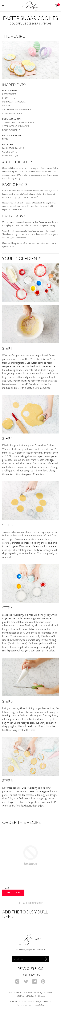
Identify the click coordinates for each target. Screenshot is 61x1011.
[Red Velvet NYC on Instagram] (17, 982)
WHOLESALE (28, 1001)
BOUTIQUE (39, 992)
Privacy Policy (38, 1004)
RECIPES (20, 995)
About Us (47, 1001)
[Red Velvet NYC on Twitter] (26, 982)
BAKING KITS (15, 992)
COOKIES (27, 992)
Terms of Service (24, 1004)
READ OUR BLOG (30, 968)
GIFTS (49, 992)
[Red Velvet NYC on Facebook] (34, 982)
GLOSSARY (31, 995)
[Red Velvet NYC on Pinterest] (43, 982)
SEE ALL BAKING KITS (31, 903)
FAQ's (38, 1001)
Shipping (41, 995)
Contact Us (15, 1001)
